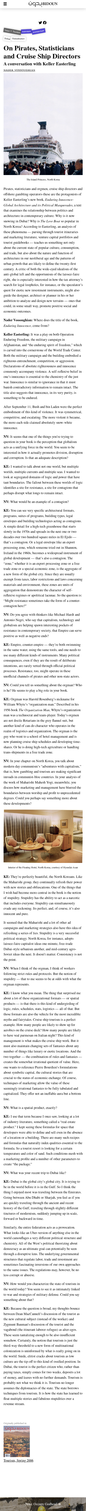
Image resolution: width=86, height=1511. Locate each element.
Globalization (18, 38)
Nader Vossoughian (19, 69)
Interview (26, 31)
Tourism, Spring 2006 (18, 1460)
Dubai (7, 38)
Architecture (38, 31)
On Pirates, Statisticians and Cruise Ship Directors (42, 52)
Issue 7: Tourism (12, 31)
